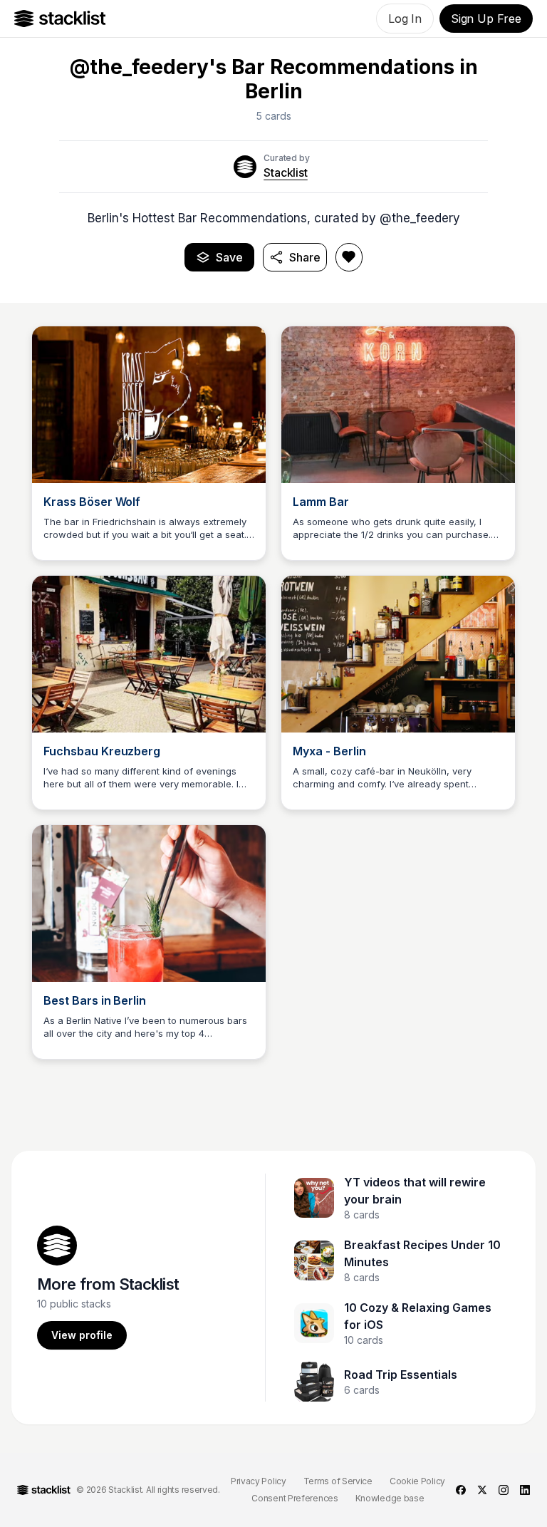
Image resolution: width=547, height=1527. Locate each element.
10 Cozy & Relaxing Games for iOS (417, 1316)
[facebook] (461, 1490)
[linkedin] (525, 1490)
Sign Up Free (486, 18)
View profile (82, 1335)
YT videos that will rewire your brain (415, 1190)
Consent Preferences (294, 1498)
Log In (405, 18)
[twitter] (482, 1490)
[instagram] (504, 1490)
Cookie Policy (417, 1481)
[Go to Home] (60, 18)
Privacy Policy (258, 1481)
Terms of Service (338, 1481)
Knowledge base (389, 1498)
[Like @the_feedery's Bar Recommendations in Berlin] (349, 257)
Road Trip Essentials (400, 1374)
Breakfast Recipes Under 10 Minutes (422, 1253)
